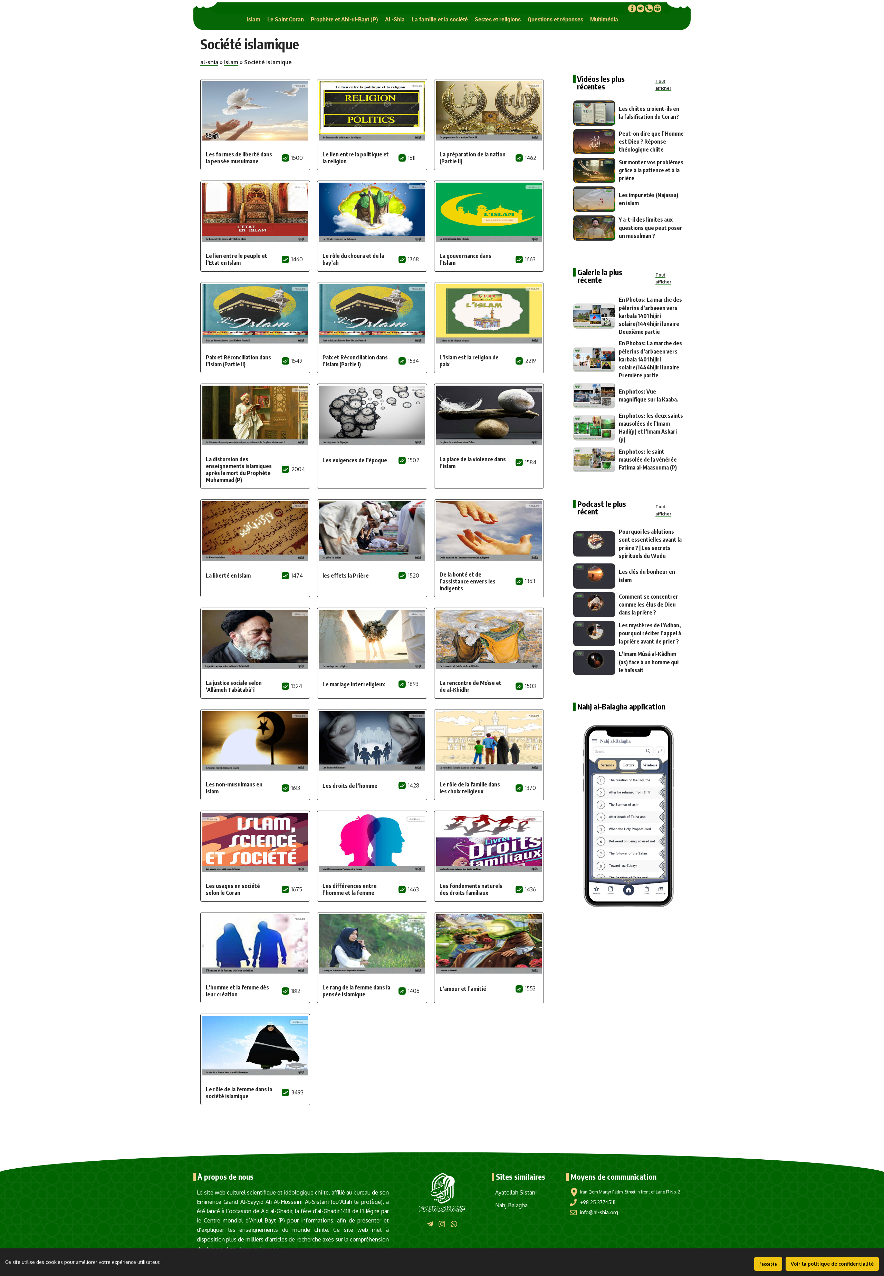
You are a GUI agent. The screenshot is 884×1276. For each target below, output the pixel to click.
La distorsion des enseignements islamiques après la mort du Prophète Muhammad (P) (239, 469)
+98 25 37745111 (597, 1202)
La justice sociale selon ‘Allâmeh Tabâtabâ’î (234, 686)
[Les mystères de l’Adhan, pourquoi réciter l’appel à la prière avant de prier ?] (594, 633)
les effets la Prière (346, 575)
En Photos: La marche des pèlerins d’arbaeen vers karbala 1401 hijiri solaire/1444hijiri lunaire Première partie (650, 359)
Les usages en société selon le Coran (233, 889)
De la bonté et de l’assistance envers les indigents (468, 581)
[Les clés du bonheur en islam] (594, 576)
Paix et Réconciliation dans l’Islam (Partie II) (238, 361)
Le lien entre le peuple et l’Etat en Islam (236, 259)
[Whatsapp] (454, 1224)
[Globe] (657, 8)
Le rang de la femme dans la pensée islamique (356, 991)
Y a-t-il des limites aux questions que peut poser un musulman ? (650, 227)
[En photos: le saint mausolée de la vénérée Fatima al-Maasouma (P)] (594, 459)
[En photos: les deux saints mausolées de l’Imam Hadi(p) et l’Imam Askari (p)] (594, 427)
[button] (253, 19)
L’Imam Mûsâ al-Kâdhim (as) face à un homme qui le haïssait (649, 661)
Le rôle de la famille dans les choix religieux (470, 788)
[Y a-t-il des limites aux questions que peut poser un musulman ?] (594, 228)
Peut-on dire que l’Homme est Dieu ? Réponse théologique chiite (651, 141)
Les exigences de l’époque (355, 460)
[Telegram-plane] (430, 1224)
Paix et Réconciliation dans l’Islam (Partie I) (355, 361)
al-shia (209, 62)
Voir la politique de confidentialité (832, 1264)
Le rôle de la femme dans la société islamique (239, 1093)
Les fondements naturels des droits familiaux (471, 889)
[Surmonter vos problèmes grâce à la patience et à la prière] (594, 170)
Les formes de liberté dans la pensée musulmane (239, 158)
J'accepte (768, 1264)
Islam (231, 62)
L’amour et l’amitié (463, 988)
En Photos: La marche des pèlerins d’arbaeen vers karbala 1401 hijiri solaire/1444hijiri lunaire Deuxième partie (650, 315)
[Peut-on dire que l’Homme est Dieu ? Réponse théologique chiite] (594, 141)
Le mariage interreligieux (354, 684)
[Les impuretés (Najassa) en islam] (594, 199)
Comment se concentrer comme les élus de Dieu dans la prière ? (648, 604)
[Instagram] (442, 1224)
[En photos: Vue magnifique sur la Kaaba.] (594, 395)
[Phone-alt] (649, 8)
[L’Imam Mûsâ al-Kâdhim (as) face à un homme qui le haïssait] (594, 662)
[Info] (632, 8)
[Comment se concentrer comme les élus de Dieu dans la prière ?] (594, 604)
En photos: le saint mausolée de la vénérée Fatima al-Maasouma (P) (648, 459)
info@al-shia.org (599, 1212)
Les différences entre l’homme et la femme (350, 889)
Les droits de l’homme (350, 785)
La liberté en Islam (228, 575)
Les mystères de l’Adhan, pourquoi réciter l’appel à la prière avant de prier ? (650, 633)
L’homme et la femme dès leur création (237, 991)
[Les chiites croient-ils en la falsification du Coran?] (594, 113)
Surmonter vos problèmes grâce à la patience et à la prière (651, 170)
